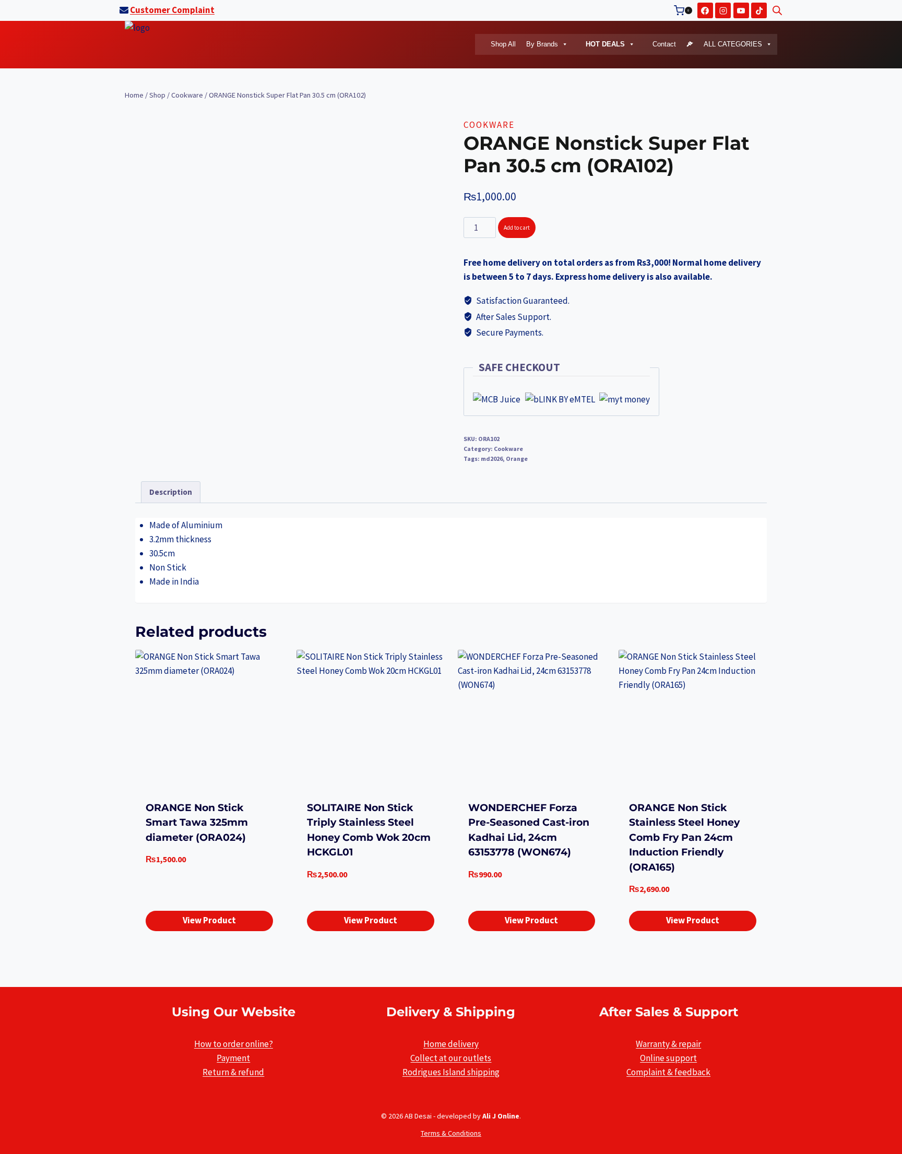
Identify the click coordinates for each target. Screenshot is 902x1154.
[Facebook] (705, 10)
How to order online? (233, 1044)
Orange (517, 458)
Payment (233, 1058)
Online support (668, 1058)
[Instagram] (723, 10)
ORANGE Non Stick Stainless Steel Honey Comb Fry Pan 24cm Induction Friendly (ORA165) (684, 837)
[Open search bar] (777, 10)
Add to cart (517, 227)
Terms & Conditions (451, 1133)
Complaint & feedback (668, 1072)
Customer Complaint (172, 10)
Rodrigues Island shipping (451, 1072)
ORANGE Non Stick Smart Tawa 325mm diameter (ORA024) (197, 822)
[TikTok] (759, 10)
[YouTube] (741, 10)
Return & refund (233, 1072)
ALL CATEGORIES (732, 44)
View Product (209, 920)
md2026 (492, 458)
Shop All (503, 44)
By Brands (542, 44)
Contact (663, 44)
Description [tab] (170, 492)
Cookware (489, 124)
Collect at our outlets (450, 1058)
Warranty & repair (668, 1044)
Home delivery (451, 1044)
